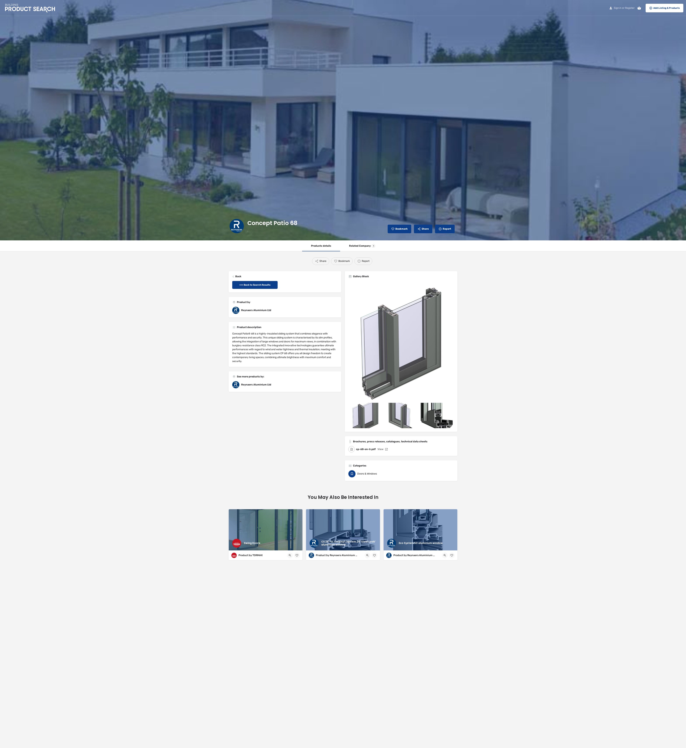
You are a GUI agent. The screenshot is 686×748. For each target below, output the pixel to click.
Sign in (617, 7)
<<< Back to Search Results (254, 284)
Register (630, 7)
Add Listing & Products (666, 8)
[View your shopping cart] (639, 8)
